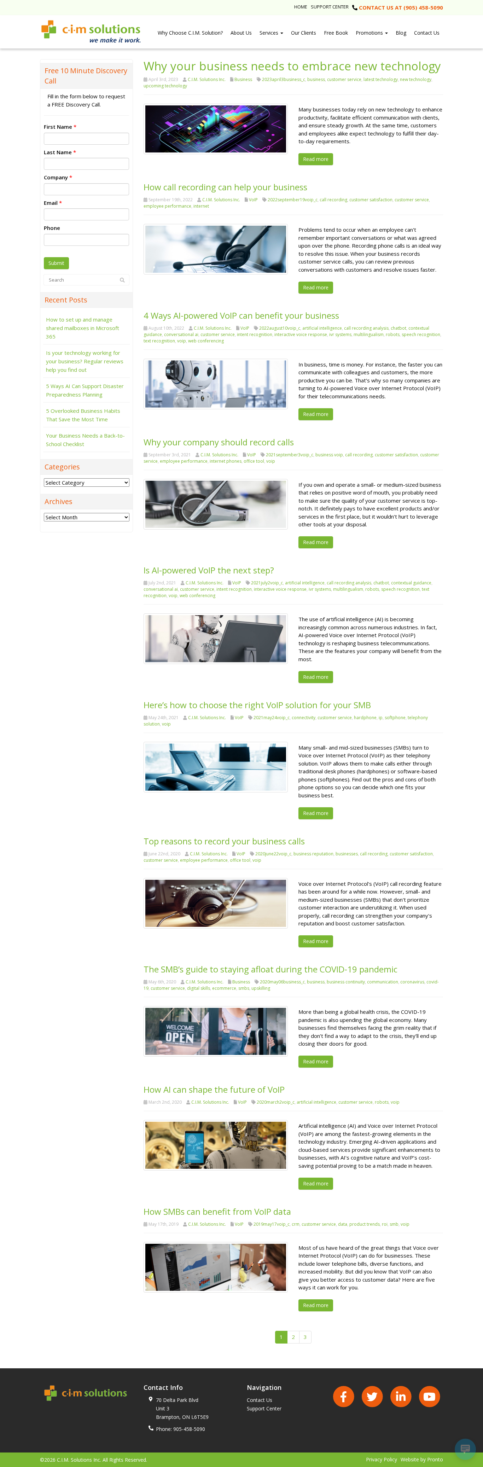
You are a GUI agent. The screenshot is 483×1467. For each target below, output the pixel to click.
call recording (333, 200)
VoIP (253, 200)
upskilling (260, 988)
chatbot (398, 328)
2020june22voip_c (273, 854)
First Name (60, 126)
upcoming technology (165, 86)
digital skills (198, 988)
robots (393, 334)
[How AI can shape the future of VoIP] (216, 1144)
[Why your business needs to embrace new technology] (216, 128)
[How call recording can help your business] (216, 248)
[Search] (122, 280)
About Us (241, 32)
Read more (315, 159)
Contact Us (427, 32)
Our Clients (303, 32)
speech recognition (421, 334)
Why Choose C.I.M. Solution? (190, 32)
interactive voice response (300, 334)
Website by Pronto (422, 1459)
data (342, 1224)
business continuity (346, 982)
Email (53, 202)
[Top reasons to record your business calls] (216, 902)
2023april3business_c (283, 79)
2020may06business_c (282, 982)
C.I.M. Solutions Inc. (207, 79)
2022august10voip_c (279, 328)
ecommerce (224, 988)
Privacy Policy (381, 1459)
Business (243, 79)
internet (201, 206)
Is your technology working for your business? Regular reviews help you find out (84, 361)
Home (300, 7)
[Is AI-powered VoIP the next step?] (216, 638)
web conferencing (206, 341)
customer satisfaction (370, 200)
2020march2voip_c (276, 1102)
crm (295, 1224)
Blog (401, 32)
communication (382, 982)
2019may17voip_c (272, 1224)
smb (394, 1224)
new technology (415, 79)
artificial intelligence (322, 328)
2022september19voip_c (293, 200)
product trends (364, 1224)
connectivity (303, 718)
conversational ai (181, 334)
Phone (52, 227)
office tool (254, 461)
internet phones (226, 461)
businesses (347, 854)
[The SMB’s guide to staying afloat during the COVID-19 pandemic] (216, 1030)
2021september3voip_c (289, 455)
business (316, 79)
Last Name (60, 152)
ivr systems (340, 334)
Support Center (330, 7)
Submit (56, 263)
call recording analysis (366, 328)
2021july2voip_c (267, 583)
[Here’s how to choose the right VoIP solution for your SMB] (216, 766)
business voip (329, 455)
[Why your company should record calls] (216, 503)
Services (270, 32)
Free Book (336, 32)
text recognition (159, 341)
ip (381, 718)
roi (385, 1224)
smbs (243, 988)
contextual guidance (411, 583)
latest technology (380, 79)
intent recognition (254, 334)
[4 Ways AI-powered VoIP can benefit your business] (216, 383)
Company (58, 177)
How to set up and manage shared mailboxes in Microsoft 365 (82, 328)
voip (181, 341)
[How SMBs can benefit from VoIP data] (216, 1266)
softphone (395, 718)
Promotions (370, 32)
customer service (344, 79)
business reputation (313, 854)
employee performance (167, 206)
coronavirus (412, 982)
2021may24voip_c (272, 718)
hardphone (365, 718)
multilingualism (369, 334)
